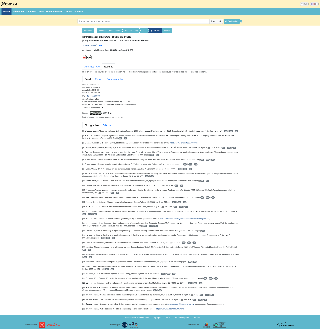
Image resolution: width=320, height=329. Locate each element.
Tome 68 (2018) (131, 30)
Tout (213, 21)
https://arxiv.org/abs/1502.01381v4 (180, 304)
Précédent (88, 30)
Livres (41, 11)
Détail (87, 79)
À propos (158, 317)
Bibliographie (91, 125)
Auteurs (78, 11)
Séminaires (18, 11)
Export (98, 79)
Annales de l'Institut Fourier (109, 30)
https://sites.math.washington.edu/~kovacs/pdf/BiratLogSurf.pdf (185, 218)
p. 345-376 (155, 30)
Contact (196, 317)
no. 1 (144, 30)
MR (226, 131)
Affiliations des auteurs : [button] (92, 107)
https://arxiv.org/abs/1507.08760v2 (184, 142)
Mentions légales (181, 317)
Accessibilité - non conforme (137, 317)
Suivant (167, 30)
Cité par (107, 125)
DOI (231, 131)
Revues (6, 11)
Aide (168, 317)
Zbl (236, 131)
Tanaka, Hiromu (89, 45)
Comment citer (115, 79)
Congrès (31, 11)
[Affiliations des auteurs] (100, 45)
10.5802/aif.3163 (93, 96)
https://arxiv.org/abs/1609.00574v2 (170, 308)
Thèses (68, 11)
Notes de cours (54, 11)
